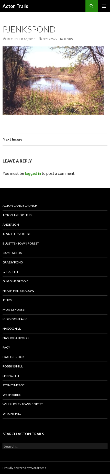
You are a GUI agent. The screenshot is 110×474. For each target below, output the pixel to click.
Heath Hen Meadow (18, 291)
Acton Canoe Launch (20, 205)
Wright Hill (12, 413)
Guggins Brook (15, 281)
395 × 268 (50, 39)
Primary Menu (104, 6)
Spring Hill (11, 376)
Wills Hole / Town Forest (23, 404)
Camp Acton (12, 253)
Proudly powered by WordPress (24, 468)
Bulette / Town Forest (21, 243)
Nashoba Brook (16, 338)
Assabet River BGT (17, 234)
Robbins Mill (13, 366)
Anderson (11, 224)
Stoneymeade (14, 385)
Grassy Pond (13, 262)
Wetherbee (12, 395)
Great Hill (11, 272)
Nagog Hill (12, 328)
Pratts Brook (14, 357)
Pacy (6, 347)
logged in (33, 173)
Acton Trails (15, 6)
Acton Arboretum (17, 215)
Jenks (68, 39)
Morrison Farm (15, 319)
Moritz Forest (14, 309)
